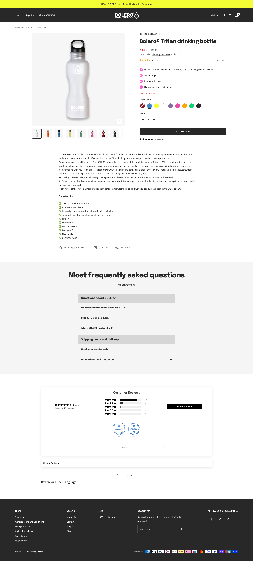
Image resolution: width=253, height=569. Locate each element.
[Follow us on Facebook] (212, 519)
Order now (147, 4)
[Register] (181, 529)
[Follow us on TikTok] (228, 519)
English (212, 15)
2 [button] (122, 475)
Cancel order (21, 536)
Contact (70, 522)
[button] (146, 139)
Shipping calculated (161, 54)
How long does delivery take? (95, 349)
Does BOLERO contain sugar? (95, 318)
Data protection (22, 526)
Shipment (125, 247)
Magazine (29, 15)
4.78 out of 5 (76, 405)
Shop (17, 15)
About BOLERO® (47, 15)
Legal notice (21, 540)
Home (17, 27)
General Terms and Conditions (29, 522)
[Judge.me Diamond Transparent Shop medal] (134, 429)
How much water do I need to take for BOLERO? (104, 307)
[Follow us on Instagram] (220, 519)
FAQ (69, 531)
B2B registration (107, 517)
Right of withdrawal (24, 531)
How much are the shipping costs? (97, 359)
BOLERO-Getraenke (150, 34)
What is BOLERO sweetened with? (97, 328)
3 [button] (127, 475)
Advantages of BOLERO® (76, 247)
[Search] (224, 15)
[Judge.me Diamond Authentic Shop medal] (119, 429)
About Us (71, 517)
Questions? (104, 247)
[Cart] (236, 15)
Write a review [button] (184, 406)
